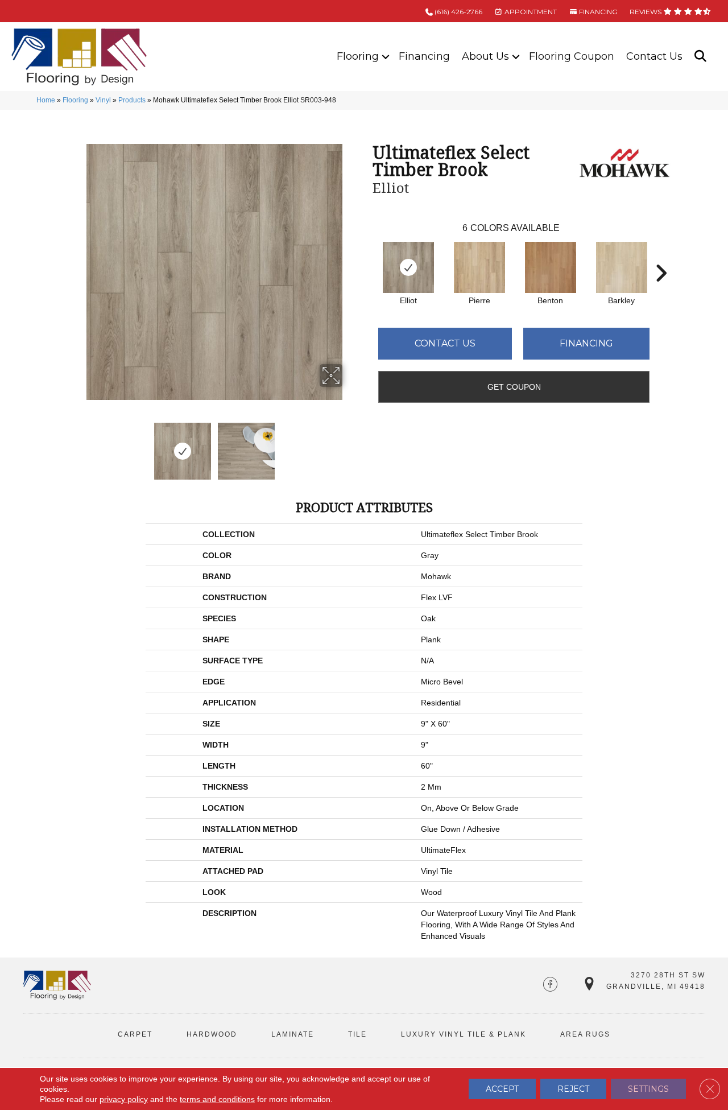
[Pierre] (479, 267)
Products (132, 100)
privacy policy (124, 1099)
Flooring (358, 56)
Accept (502, 1089)
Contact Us (654, 56)
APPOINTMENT (530, 11)
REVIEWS (646, 11)
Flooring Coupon (571, 56)
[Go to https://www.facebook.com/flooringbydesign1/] (550, 985)
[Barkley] (621, 267)
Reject (573, 1089)
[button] (385, 56)
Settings (648, 1089)
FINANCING (597, 11)
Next (349, 445)
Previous (78, 445)
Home (45, 100)
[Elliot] (408, 267)
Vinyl (103, 100)
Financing (424, 56)
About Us (485, 56)
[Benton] (550, 267)
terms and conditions (217, 1099)
